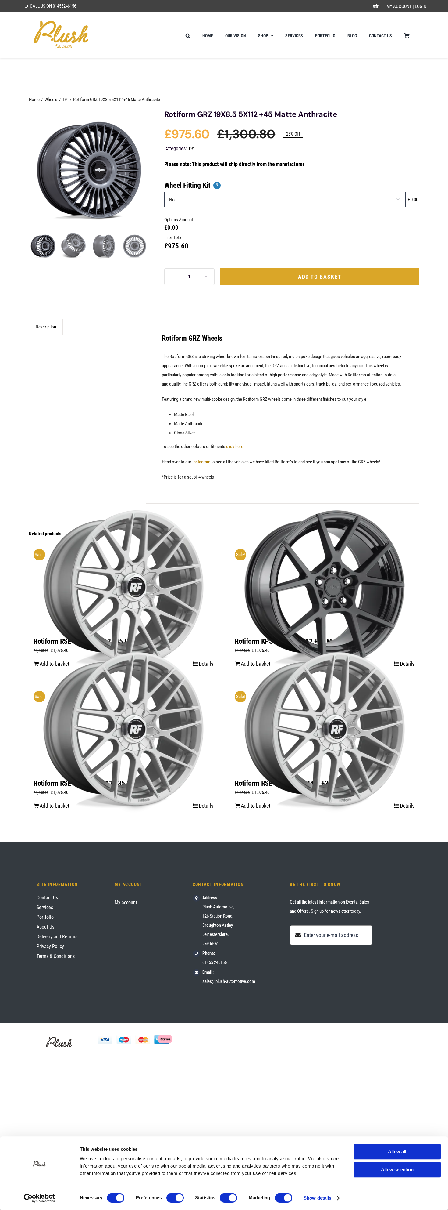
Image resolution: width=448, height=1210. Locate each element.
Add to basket (319, 277)
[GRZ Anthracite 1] (89, 170)
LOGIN (420, 6)
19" (191, 148)
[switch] (175, 1198)
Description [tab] (46, 327)
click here (234, 446)
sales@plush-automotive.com (228, 981)
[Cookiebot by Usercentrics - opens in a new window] (39, 1198)
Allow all (397, 1151)
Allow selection (397, 1169)
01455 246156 (214, 962)
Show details (317, 1198)
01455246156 (64, 6)
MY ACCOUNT (399, 6)
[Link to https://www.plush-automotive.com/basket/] (376, 6)
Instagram (201, 462)
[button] (188, 35)
